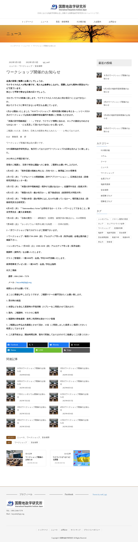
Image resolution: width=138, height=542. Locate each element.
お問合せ (112, 22)
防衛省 (109, 242)
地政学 (100, 233)
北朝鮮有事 (118, 228)
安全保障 (38, 66)
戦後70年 (115, 237)
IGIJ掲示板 (81, 22)
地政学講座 (105, 184)
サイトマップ (75, 530)
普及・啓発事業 (62, 22)
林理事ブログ (106, 196)
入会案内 (97, 22)
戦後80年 (126, 237)
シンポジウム (103, 219)
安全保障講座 (103, 237)
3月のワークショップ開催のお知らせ (116, 103)
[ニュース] (14, 456)
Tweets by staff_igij (100, 494)
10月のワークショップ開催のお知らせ (117, 130)
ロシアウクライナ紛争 (115, 224)
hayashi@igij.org (24, 282)
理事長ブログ (106, 201)
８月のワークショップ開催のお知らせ (117, 77)
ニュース (44, 22)
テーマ (103, 162)
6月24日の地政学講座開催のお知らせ (116, 90)
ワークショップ (25, 66)
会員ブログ (105, 179)
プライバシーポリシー (92, 530)
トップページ (27, 22)
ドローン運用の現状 (120, 219)
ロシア (100, 224)
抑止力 (100, 242)
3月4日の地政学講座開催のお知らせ (117, 116)
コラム (103, 156)
